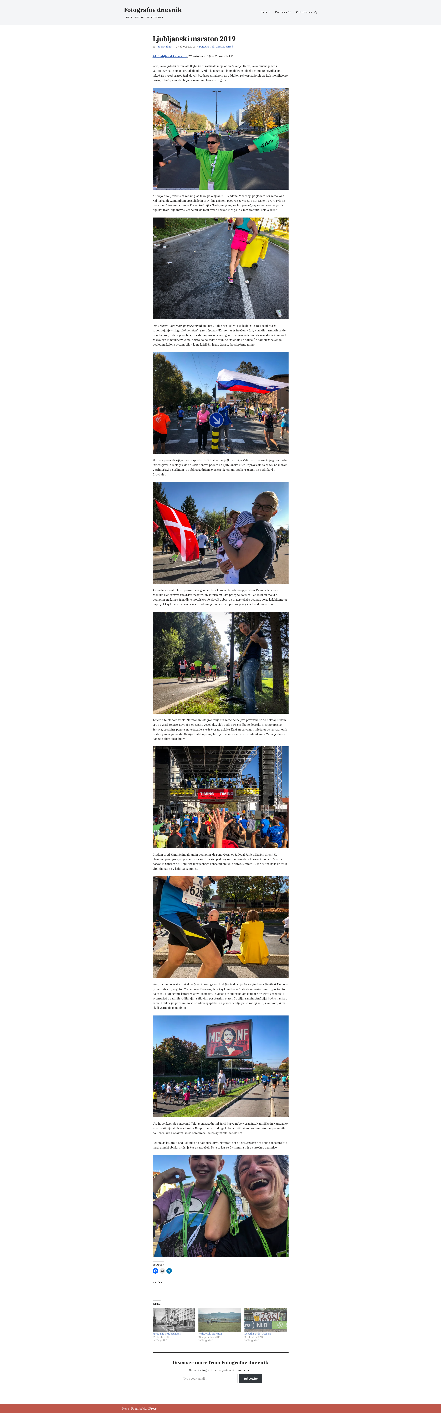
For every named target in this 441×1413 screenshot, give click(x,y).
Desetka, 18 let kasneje (257, 1333)
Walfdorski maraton (210, 1333)
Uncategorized (224, 46)
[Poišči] (315, 12)
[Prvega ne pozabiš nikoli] (174, 1320)
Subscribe (250, 1378)
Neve (125, 1408)
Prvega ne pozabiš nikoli (167, 1333)
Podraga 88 (283, 12)
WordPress (149, 1408)
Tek (212, 46)
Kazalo (265, 12)
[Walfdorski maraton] (219, 1320)
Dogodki (204, 46)
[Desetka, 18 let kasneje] (265, 1320)
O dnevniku (304, 12)
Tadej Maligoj (164, 46)
